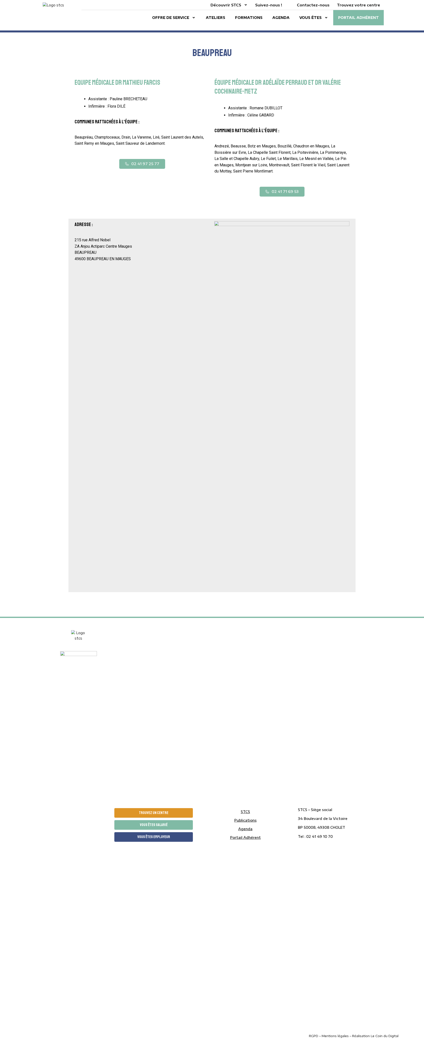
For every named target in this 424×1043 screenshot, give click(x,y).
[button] (142, 164)
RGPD (314, 1036)
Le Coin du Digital (384, 1036)
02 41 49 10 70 (319, 836)
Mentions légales (335, 1036)
